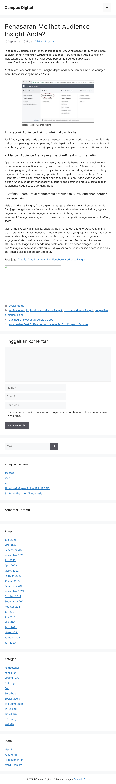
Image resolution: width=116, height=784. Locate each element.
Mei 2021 (10, 622)
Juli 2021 (10, 611)
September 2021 (15, 601)
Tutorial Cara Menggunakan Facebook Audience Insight (51, 259)
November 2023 (14, 555)
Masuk (9, 749)
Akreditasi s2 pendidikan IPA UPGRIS (27, 488)
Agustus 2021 (13, 606)
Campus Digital (19, 7)
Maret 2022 (12, 570)
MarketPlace (12, 678)
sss (7, 483)
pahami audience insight (78, 310)
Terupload (11, 708)
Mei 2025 (10, 544)
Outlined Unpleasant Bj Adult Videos (31, 319)
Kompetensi (12, 667)
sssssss (9, 472)
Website (9, 724)
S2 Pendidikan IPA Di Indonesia (23, 493)
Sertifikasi (11, 693)
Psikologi (10, 683)
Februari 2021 (13, 637)
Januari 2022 (12, 580)
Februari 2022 (13, 575)
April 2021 (11, 627)
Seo (7, 688)
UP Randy (11, 719)
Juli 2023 (10, 560)
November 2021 (14, 591)
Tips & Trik (11, 714)
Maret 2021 (11, 632)
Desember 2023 (14, 550)
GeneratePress (81, 779)
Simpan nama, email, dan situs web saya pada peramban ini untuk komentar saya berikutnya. (58, 414)
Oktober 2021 (13, 596)
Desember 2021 (14, 586)
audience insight (19, 310)
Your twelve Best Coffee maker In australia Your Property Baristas (48, 324)
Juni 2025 (10, 539)
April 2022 (11, 565)
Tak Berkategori (14, 703)
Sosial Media (16, 305)
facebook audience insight (46, 310)
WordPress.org (13, 764)
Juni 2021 (10, 617)
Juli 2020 (10, 642)
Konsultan (10, 672)
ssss (7, 478)
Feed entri (11, 754)
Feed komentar (14, 759)
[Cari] (54, 446)
